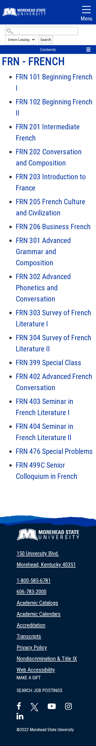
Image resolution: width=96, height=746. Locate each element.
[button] (48, 537)
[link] (48, 559)
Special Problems (54, 451)
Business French (53, 226)
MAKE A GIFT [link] (29, 677)
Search (46, 39)
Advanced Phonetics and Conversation (43, 287)
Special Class (48, 362)
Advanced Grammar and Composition (43, 251)
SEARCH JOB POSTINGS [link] (39, 690)
